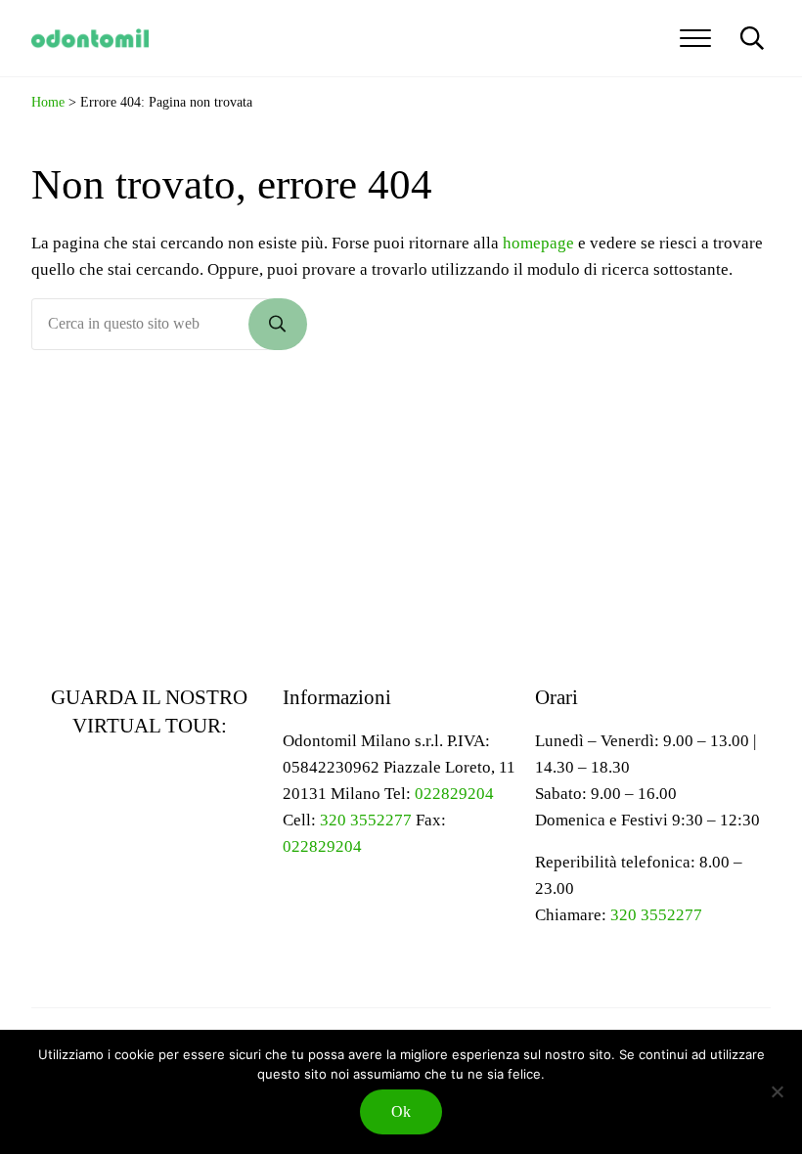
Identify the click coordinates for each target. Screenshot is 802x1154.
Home (48, 102)
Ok (401, 1111)
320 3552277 (366, 820)
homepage (538, 243)
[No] (777, 1091)
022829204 (454, 793)
